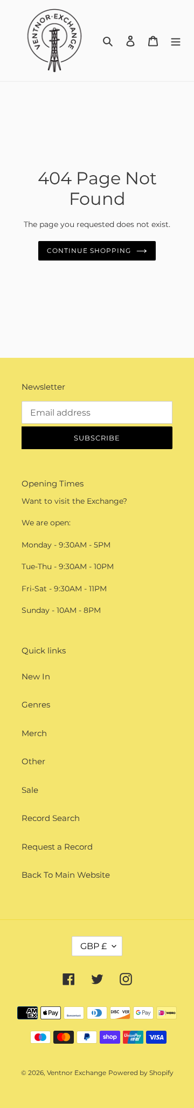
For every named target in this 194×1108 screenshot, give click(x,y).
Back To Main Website (66, 875)
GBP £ (93, 946)
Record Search (51, 818)
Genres (36, 704)
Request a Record (57, 847)
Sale (30, 790)
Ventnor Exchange (76, 1073)
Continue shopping (89, 250)
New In (36, 676)
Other (33, 761)
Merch (34, 733)
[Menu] (175, 40)
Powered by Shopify (141, 1073)
